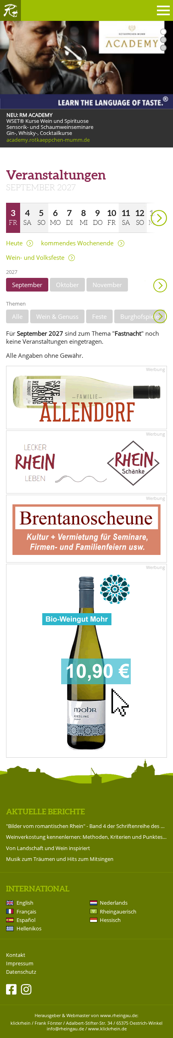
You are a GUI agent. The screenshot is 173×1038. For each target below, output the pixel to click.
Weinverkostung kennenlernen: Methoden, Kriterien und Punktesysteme (86, 836)
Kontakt (15, 955)
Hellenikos (28, 928)
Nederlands (114, 902)
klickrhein (20, 1023)
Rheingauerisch (118, 911)
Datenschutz (21, 972)
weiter (144, 206)
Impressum (19, 963)
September (27, 285)
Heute (14, 243)
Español (25, 920)
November (107, 285)
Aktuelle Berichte (45, 811)
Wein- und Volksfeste (35, 257)
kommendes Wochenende (77, 243)
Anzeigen (160, 316)
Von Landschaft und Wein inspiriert (48, 848)
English (24, 902)
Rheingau (10, 10)
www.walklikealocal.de (33, 153)
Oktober (67, 285)
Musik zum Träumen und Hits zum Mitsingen (59, 859)
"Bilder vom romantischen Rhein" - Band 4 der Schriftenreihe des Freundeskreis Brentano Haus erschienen (86, 826)
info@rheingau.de (65, 1029)
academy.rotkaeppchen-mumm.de (48, 140)
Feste (99, 316)
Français (26, 911)
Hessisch (110, 920)
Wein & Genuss (57, 316)
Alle (17, 316)
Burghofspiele (139, 316)
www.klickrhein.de (107, 1029)
